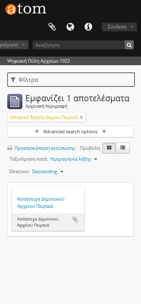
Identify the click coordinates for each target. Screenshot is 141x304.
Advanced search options (70, 131)
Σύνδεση (117, 26)
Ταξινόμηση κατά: (28, 159)
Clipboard (52, 27)
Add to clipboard (75, 219)
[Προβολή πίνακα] (123, 148)
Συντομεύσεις (88, 27)
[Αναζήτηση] (129, 44)
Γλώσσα (70, 27)
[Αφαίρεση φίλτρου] (81, 117)
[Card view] (109, 148)
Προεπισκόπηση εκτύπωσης (44, 148)
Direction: (19, 171)
